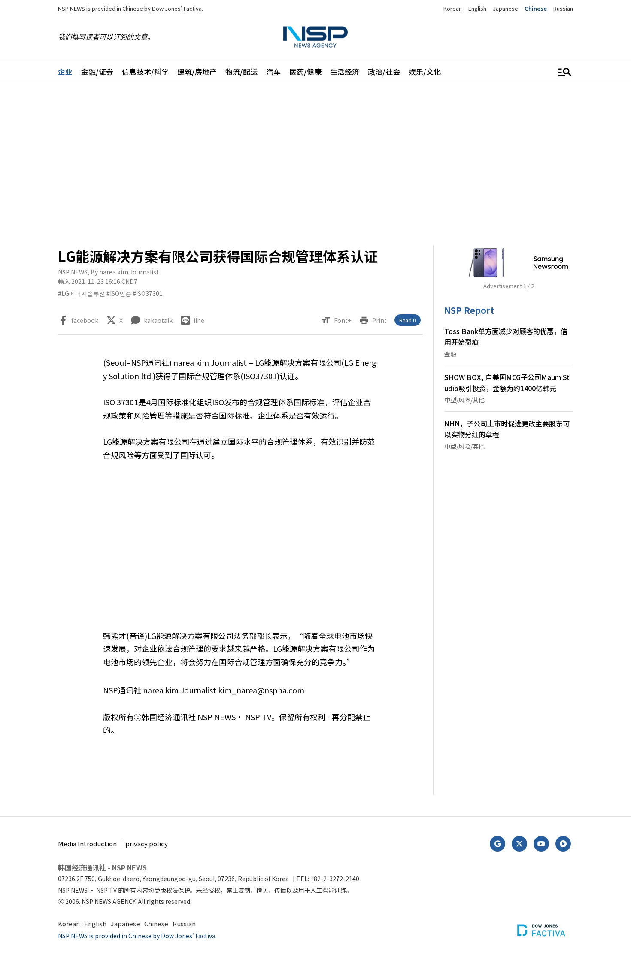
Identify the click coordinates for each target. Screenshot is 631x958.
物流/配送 (241, 71)
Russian (563, 8)
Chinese (536, 8)
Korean (452, 8)
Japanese (505, 8)
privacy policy (146, 843)
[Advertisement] (315, 163)
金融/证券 (97, 71)
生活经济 (344, 71)
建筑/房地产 (197, 71)
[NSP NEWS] (315, 36)
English (477, 8)
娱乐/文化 (425, 71)
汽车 (273, 71)
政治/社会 (384, 71)
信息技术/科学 (145, 71)
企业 (65, 71)
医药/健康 (305, 71)
